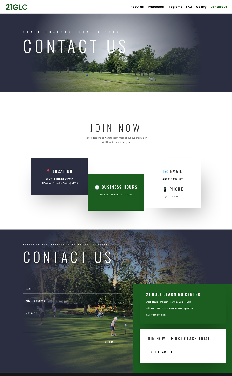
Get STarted (162, 352)
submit (111, 342)
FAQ (189, 7)
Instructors (156, 7)
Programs (175, 7)
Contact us (219, 7)
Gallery (201, 7)
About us (137, 7)
